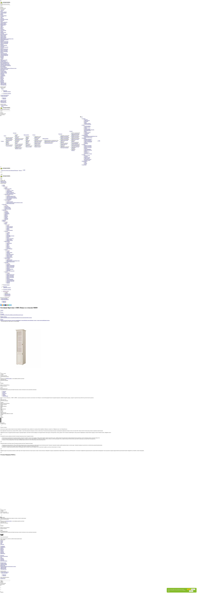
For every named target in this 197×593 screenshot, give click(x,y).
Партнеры (2, 551)
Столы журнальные (22, 317)
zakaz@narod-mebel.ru (5, 95)
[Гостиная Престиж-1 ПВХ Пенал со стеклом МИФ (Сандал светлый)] (20, 367)
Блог (1, 557)
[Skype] (9, 305)
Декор (1, 317)
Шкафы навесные (27, 320)
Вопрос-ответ (2, 565)
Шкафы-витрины (47, 320)
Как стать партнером (4, 556)
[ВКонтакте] (1, 305)
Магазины (2, 555)
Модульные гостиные (9, 317)
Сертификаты (2, 547)
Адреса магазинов (4, 96)
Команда (1, 548)
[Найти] (1, 6)
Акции (1, 541)
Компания (6, 211)
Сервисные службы (10, 190)
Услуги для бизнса (10, 201)
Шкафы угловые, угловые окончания (37, 320)
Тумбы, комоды (29, 317)
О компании (2, 546)
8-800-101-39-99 (3, 83)
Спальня (8, 273)
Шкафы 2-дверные (21, 320)
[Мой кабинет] (0, 173)
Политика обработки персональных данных (8, 566)
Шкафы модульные (3, 320)
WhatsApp (4, 98)
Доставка (4, 395)
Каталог (6, 222)
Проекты (2, 558)
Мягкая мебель (9, 243)
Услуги (6, 187)
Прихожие (8, 264)
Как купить (7, 206)
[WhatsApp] (8, 305)
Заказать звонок (7, 295)
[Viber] (6, 305)
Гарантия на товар (3, 564)
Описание (4, 391)
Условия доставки (3, 563)
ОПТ (1, 543)
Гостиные (4, 317)
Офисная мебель (9, 259)
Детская (8, 251)
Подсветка (15, 317)
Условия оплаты (3, 562)
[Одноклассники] (2, 305)
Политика (2, 559)
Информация (2, 553)
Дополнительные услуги (11, 196)
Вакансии (2, 549)
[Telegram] (11, 305)
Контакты (2, 552)
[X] (5, 305)
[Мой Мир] (4, 305)
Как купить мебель (3, 560)
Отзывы (3, 392)
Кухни (8, 225)
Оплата (3, 394)
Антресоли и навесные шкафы (12, 320)
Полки (18, 317)
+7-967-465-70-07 (3, 84)
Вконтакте (4, 97)
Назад (7, 186)
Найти (2, 581)
